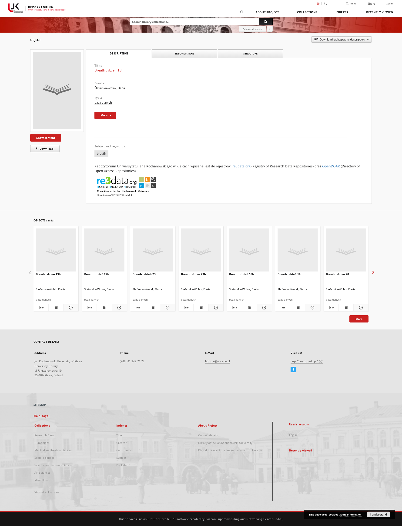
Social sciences (44, 458)
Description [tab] (119, 53)
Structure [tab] (250, 53)
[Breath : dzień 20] (346, 251)
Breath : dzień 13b (48, 274)
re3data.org (241, 166)
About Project (267, 12)
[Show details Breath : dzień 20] (360, 308)
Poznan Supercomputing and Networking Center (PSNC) (244, 519)
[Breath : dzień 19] (298, 251)
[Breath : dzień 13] (57, 90)
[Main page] (241, 12)
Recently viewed (379, 12)
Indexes (342, 12)
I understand (378, 514)
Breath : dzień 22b (96, 274)
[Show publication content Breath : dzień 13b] (56, 308)
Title (119, 435)
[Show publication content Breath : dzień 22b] (104, 308)
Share (371, 4)
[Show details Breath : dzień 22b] (118, 308)
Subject (121, 458)
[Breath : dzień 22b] (104, 251)
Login (389, 3)
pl (325, 3)
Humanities (42, 443)
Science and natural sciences (53, 465)
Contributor (123, 450)
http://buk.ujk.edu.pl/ (304, 361)
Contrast (352, 3)
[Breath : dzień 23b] (201, 251)
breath (101, 154)
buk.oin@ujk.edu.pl (217, 361)
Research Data (44, 435)
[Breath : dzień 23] (153, 251)
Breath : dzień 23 (144, 274)
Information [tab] (184, 53)
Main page (41, 416)
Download (46, 149)
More (358, 319)
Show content (45, 138)
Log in (293, 435)
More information (351, 514)
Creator (121, 443)
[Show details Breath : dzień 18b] (263, 308)
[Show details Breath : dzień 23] (167, 308)
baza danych (103, 103)
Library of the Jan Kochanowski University (225, 443)
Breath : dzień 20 (337, 274)
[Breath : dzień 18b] (249, 251)
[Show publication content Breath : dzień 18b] (249, 308)
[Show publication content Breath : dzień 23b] (201, 308)
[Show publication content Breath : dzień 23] (152, 308)
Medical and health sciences (53, 450)
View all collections (46, 492)
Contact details (208, 435)
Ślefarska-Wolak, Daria (109, 88)
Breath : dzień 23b (193, 274)
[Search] (266, 21)
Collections (307, 12)
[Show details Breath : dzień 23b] (215, 308)
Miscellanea (42, 480)
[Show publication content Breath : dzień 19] (297, 308)
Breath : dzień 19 (289, 274)
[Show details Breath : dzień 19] (312, 308)
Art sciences (42, 473)
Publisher (122, 465)
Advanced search (252, 29)
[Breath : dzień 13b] (56, 251)
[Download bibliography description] (41, 308)
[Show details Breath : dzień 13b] (70, 308)
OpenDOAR (331, 166)
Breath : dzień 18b (241, 274)
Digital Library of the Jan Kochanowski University (230, 450)
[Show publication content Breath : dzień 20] (346, 308)
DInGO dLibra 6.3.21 (161, 519)
